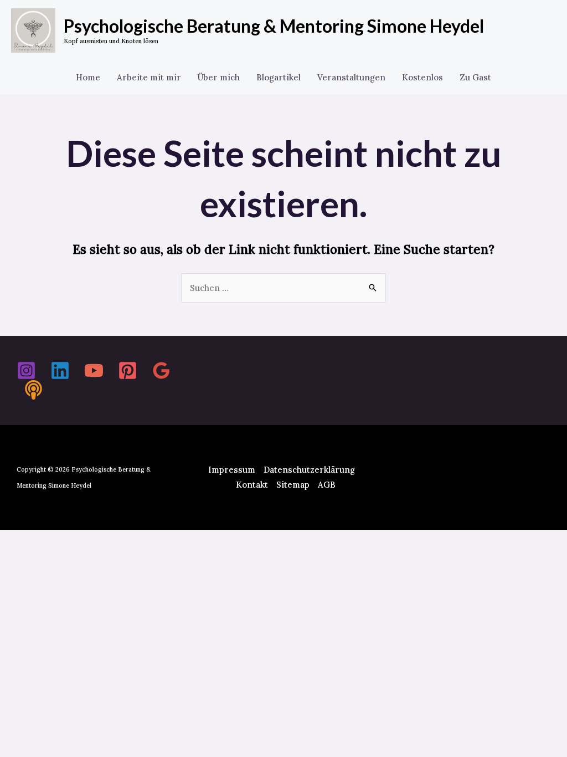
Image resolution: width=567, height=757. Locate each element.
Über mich (219, 77)
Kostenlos (422, 77)
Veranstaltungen (351, 77)
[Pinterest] (127, 370)
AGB (327, 484)
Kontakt (252, 484)
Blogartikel (278, 77)
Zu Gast (475, 77)
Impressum (231, 469)
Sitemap (293, 484)
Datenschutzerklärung (309, 469)
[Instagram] (26, 370)
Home (88, 77)
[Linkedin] (60, 370)
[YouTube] (94, 370)
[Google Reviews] (161, 370)
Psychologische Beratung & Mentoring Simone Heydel (274, 26)
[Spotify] (33, 390)
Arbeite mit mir (149, 77)
